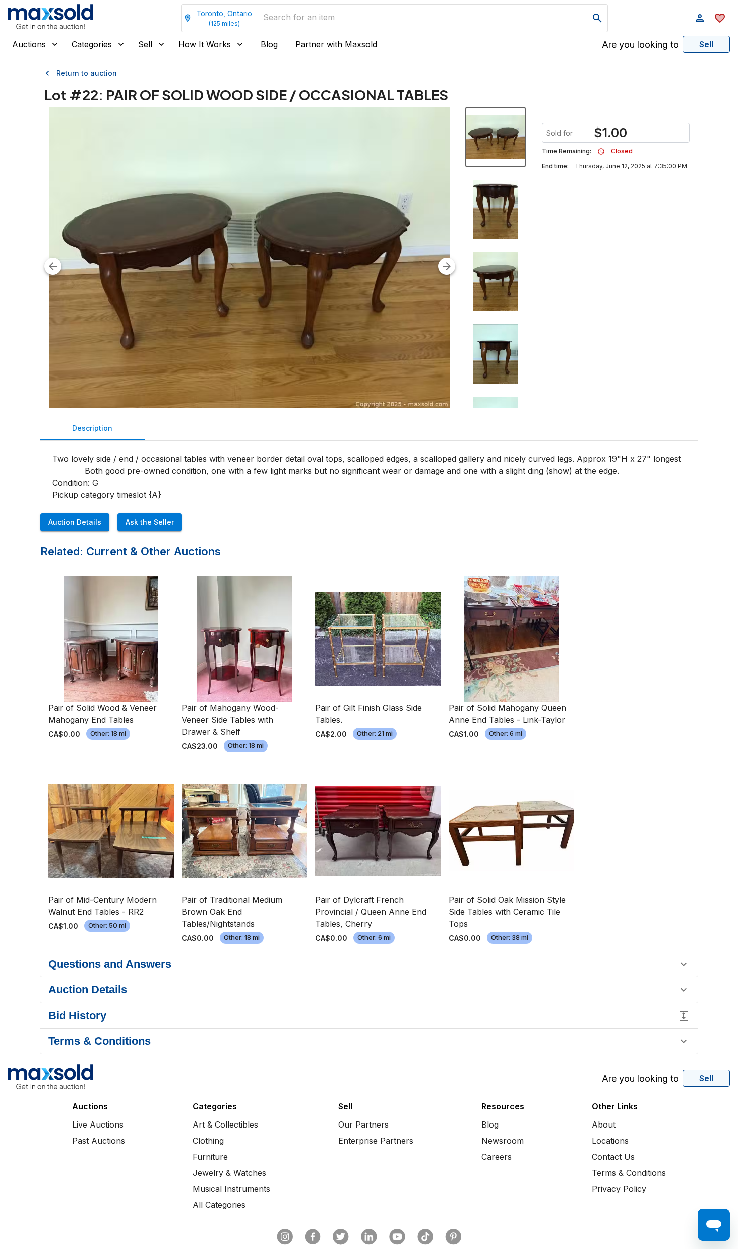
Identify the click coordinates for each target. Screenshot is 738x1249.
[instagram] (285, 1237)
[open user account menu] (700, 18)
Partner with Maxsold (336, 44)
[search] (597, 18)
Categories (92, 44)
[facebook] (313, 1237)
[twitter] (341, 1237)
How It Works (204, 44)
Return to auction (86, 73)
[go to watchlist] (720, 18)
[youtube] (397, 1237)
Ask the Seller (150, 522)
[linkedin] (369, 1237)
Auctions (29, 44)
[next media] (446, 266)
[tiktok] (425, 1237)
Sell (145, 44)
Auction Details (74, 522)
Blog (269, 44)
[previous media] (52, 266)
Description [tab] (92, 428)
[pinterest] (453, 1237)
